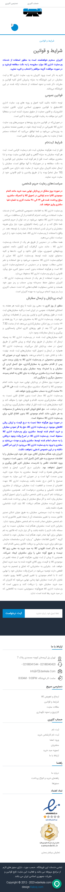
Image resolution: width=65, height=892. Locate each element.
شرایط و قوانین (47, 41)
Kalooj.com (36, 887)
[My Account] (59, 3)
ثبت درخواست (14, 613)
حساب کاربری (32, 3)
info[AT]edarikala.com (42, 671)
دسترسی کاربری (11, 3)
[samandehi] (49, 835)
